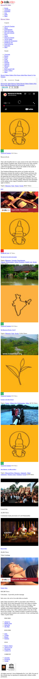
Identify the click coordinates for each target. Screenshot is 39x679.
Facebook (7, 659)
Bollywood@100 (9, 69)
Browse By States (6, 5)
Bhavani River (9, 473)
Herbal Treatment (19, 262)
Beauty (6, 56)
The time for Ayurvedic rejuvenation (9, 256)
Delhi (6, 14)
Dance (6, 57)
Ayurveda (7, 54)
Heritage (6, 62)
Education (7, 45)
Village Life (13, 403)
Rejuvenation (10, 262)
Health (6, 61)
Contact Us (7, 650)
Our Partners (20, 85)
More (5, 16)
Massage (6, 65)
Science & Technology (10, 41)
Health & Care (8, 42)
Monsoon (8, 186)
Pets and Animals (9, 33)
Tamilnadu (7, 9)
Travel (6, 67)
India (5, 634)
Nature (17, 186)
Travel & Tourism (9, 26)
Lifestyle (6, 64)
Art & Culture (8, 39)
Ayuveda (14, 260)
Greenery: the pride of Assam (7, 399)
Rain (12, 186)
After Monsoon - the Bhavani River (8, 469)
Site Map (7, 626)
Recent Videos (5, 75)
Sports (6, 36)
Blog (25, 75)
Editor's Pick (13, 75)
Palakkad (19, 474)
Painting (6, 638)
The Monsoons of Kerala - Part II (8, 329)
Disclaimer (7, 649)
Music (6, 28)
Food (5, 59)
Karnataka (7, 11)
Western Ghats (11, 474)
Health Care (28, 262)
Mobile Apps (8, 623)
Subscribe (7, 625)
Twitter (6, 661)
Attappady (23, 473)
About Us (30, 75)
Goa (5, 13)
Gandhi (6, 635)
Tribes (27, 403)
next (2, 189)
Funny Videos (8, 70)
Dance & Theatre (9, 37)
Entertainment (8, 29)
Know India (20, 75)
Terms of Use (8, 647)
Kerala (6, 8)
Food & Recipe (8, 44)
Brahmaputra (21, 403)
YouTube (7, 658)
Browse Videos (5, 19)
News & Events (8, 31)
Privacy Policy (8, 646)
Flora (5, 34)
